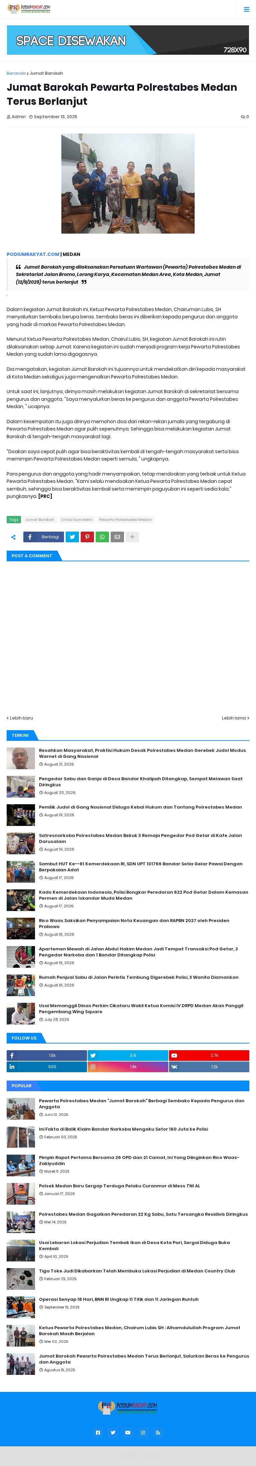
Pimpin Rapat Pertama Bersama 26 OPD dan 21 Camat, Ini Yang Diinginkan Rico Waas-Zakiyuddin (139, 1161)
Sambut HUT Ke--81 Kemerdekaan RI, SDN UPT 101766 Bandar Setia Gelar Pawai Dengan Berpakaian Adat (141, 867)
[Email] (117, 537)
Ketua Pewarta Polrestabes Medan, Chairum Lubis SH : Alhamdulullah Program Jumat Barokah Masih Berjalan (139, 1331)
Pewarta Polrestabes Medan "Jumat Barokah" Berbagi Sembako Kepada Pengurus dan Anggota (141, 1104)
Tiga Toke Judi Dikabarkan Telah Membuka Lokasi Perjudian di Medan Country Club (137, 1271)
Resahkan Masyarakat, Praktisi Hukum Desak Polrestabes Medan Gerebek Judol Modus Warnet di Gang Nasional (142, 754)
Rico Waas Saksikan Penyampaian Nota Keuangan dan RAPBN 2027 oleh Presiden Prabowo (134, 924)
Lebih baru (21, 718)
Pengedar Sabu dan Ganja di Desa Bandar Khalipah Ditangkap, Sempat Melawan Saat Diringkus (141, 782)
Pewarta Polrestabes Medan (125, 519)
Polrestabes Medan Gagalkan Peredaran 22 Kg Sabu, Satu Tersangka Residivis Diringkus (143, 1214)
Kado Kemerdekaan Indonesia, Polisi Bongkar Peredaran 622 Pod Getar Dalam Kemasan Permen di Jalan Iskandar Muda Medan (143, 895)
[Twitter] (72, 537)
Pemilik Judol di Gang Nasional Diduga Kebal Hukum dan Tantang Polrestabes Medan (140, 807)
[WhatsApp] (102, 537)
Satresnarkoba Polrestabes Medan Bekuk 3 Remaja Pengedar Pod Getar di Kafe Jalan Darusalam (140, 839)
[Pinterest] (87, 537)
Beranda (16, 73)
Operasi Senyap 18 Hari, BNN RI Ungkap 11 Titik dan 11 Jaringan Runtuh (119, 1299)
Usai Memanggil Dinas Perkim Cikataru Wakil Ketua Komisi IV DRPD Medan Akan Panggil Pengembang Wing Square (141, 1009)
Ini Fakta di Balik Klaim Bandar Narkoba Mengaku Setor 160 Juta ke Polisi (123, 1129)
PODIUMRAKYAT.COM (33, 254)
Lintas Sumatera (76, 519)
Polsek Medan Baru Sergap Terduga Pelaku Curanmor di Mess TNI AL (119, 1186)
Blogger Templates (141, 1454)
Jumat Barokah (46, 73)
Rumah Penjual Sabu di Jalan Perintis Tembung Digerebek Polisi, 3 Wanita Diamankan (139, 977)
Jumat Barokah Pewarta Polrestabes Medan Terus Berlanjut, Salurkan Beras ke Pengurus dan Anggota (144, 1359)
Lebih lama (234, 718)
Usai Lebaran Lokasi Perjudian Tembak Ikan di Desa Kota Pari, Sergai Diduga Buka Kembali (134, 1246)
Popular (21, 1086)
